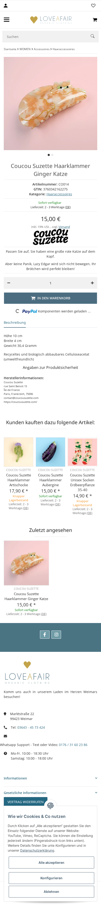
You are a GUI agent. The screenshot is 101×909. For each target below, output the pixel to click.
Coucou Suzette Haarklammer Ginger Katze (26, 596)
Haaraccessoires (59, 194)
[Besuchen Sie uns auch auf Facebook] (45, 635)
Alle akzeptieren (51, 862)
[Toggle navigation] (6, 19)
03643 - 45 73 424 (31, 727)
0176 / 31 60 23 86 (73, 744)
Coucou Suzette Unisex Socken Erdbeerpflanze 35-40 (82, 482)
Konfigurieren (51, 878)
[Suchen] (95, 36)
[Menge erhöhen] (92, 283)
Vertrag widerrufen (26, 802)
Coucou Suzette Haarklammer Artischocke (18, 480)
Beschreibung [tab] (15, 322)
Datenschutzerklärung (37, 850)
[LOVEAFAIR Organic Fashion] (50, 20)
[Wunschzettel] (93, 5)
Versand (64, 227)
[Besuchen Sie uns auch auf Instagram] (56, 635)
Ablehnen (51, 892)
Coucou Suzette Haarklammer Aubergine (50, 480)
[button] (50, 778)
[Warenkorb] (95, 19)
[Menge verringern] (9, 283)
